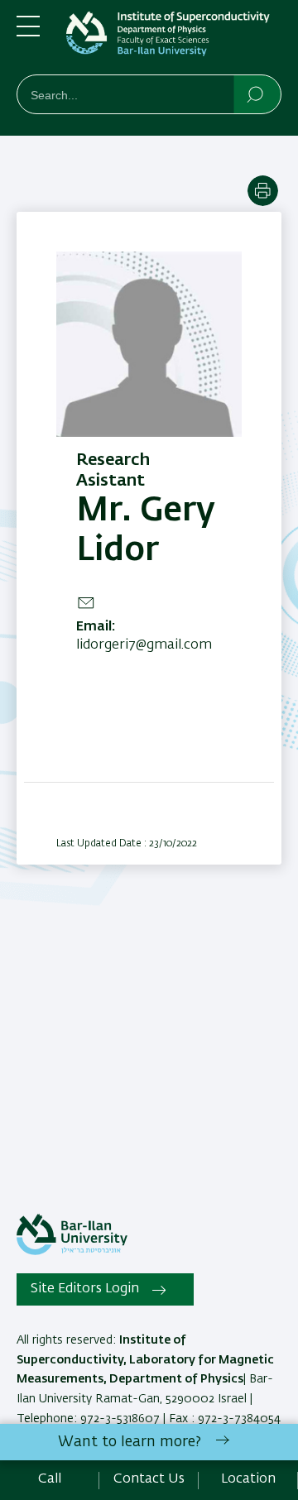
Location (248, 1479)
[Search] (256, 93)
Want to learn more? (129, 1442)
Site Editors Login (85, 1289)
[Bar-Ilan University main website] (72, 1252)
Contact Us (149, 1479)
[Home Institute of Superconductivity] (173, 40)
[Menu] (28, 33)
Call (49, 1479)
